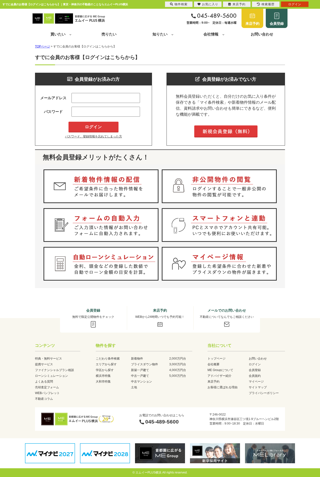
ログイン (255, 364)
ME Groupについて (220, 370)
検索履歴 (268, 4)
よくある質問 (44, 381)
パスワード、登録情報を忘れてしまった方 (93, 136)
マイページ (256, 381)
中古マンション (141, 381)
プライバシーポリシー (264, 393)
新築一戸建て (140, 370)
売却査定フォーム (47, 387)
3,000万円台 (177, 364)
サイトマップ (258, 387)
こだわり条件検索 (108, 358)
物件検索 (181, 4)
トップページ (217, 358)
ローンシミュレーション (51, 376)
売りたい (109, 34)
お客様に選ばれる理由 (223, 387)
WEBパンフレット (47, 393)
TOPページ (42, 46)
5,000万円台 (177, 376)
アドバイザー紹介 (220, 376)
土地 (134, 387)
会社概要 (214, 364)
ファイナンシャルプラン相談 (54, 370)
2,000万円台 (177, 358)
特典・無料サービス (48, 358)
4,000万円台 (177, 370)
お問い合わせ (262, 34)
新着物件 (137, 358)
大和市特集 (103, 381)
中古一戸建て (140, 376)
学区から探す (105, 370)
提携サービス (44, 364)
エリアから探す (106, 364)
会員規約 (255, 376)
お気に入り (210, 4)
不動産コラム (44, 399)
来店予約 (253, 23)
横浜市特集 (103, 376)
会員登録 (277, 23)
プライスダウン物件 (144, 364)
